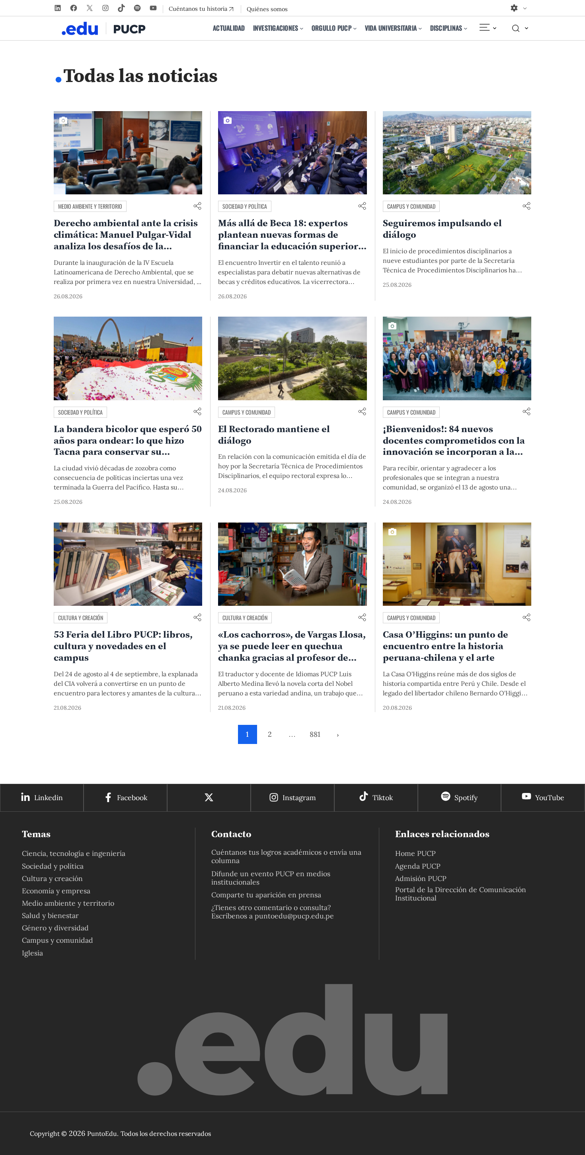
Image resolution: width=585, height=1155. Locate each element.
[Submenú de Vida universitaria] (420, 28)
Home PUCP (415, 853)
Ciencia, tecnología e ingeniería (73, 853)
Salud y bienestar (50, 915)
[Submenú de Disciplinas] (466, 28)
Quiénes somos (267, 9)
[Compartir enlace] (197, 206)
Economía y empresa (56, 890)
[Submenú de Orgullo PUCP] (355, 28)
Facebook (132, 797)
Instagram (299, 797)
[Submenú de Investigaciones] (302, 28)
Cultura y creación (80, 617)
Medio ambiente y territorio (90, 206)
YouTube (549, 797)
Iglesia (32, 952)
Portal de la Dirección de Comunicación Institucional (460, 893)
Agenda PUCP (418, 866)
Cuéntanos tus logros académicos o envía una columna (286, 856)
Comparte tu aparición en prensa (266, 894)
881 (315, 734)
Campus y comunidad (411, 206)
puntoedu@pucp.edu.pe (294, 915)
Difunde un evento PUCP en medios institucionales (270, 878)
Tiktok (382, 797)
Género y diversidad (55, 927)
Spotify (466, 797)
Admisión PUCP (421, 878)
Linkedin (48, 797)
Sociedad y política (244, 206)
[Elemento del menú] (487, 28)
